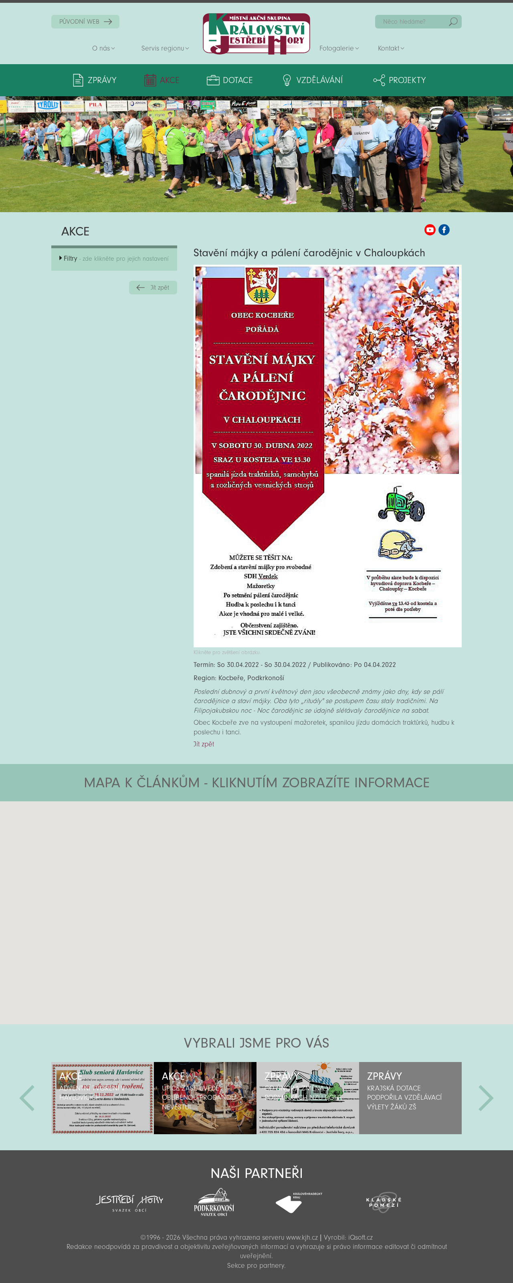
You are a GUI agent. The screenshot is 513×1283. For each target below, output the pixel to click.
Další (486, 1098)
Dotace (238, 80)
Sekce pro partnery (255, 1265)
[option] (102, 1098)
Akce (170, 80)
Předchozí (26, 1098)
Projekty (407, 80)
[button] (279, 849)
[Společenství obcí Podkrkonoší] (214, 1199)
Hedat (453, 21)
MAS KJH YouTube (430, 229)
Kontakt (388, 48)
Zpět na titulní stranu (256, 34)
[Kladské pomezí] (383, 1198)
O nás (101, 48)
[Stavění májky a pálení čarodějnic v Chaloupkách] (328, 645)
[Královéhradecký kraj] (298, 1198)
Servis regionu (162, 48)
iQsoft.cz (360, 1237)
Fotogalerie (336, 48)
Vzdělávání (320, 80)
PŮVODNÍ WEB (79, 21)
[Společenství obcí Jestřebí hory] (129, 1198)
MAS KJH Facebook (444, 229)
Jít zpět (160, 287)
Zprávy (102, 80)
